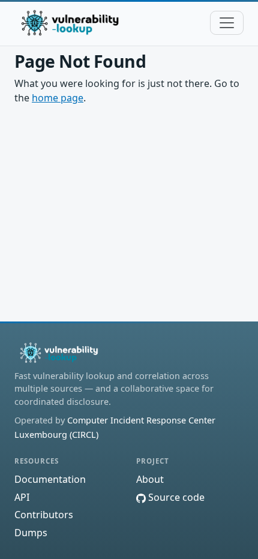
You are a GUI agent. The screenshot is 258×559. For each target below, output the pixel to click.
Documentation (50, 479)
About (150, 479)
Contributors (43, 514)
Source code (175, 497)
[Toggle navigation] (227, 23)
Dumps (30, 532)
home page (57, 97)
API (21, 497)
